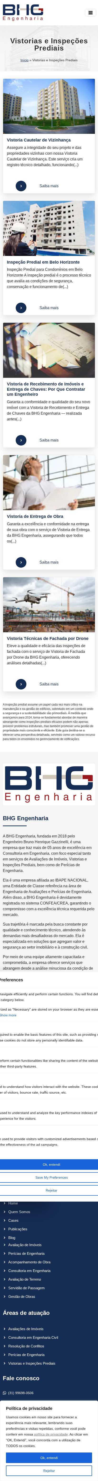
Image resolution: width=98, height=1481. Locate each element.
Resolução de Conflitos (26, 1346)
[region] (49, 1441)
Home (13, 1203)
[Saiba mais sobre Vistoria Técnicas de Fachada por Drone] (49, 604)
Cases (13, 1220)
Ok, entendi (49, 1458)
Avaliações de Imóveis (26, 1329)
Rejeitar (49, 1471)
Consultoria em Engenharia (29, 1271)
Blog (11, 1238)
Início (24, 60)
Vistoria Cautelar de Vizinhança (39, 140)
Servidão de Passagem (26, 1288)
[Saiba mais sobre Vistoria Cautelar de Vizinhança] (49, 106)
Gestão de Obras (21, 1296)
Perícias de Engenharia (26, 1253)
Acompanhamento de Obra (29, 1262)
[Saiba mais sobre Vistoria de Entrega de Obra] (49, 482)
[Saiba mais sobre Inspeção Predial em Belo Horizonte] (49, 228)
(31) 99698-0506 (21, 1393)
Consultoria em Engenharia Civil (33, 1337)
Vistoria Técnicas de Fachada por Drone (47, 638)
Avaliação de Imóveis (25, 1245)
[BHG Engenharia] (23, 12)
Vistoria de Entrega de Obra (35, 516)
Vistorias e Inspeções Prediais (31, 1363)
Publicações (17, 1229)
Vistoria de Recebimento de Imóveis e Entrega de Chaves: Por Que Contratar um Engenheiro (46, 389)
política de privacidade (51, 1434)
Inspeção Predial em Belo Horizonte (43, 262)
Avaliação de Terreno (24, 1279)
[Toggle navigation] (90, 12)
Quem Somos (19, 1212)
